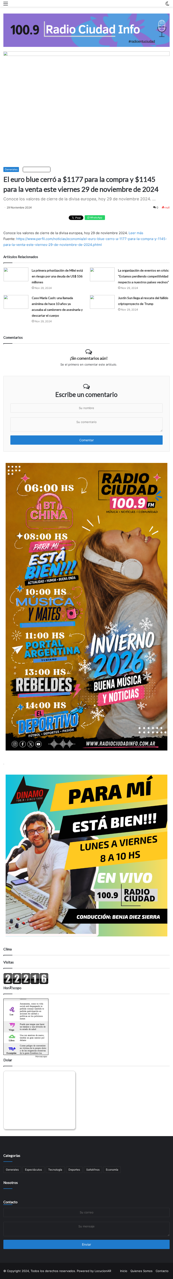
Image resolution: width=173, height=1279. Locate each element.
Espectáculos (33, 1169)
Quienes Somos (141, 1271)
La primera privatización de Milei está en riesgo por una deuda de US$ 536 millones (57, 276)
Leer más (136, 233)
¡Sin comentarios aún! (89, 358)
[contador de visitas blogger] (25, 983)
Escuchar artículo (37, 169)
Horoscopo (41, 1056)
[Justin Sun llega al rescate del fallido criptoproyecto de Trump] (102, 302)
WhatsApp (95, 217)
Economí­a (112, 1169)
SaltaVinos (93, 1169)
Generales (11, 169)
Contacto (10, 1202)
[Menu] (5, 5)
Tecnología (55, 1169)
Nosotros (10, 1183)
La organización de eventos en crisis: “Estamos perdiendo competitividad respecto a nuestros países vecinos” (143, 276)
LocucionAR (103, 1271)
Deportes (74, 1169)
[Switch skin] (167, 5)
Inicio (123, 1271)
